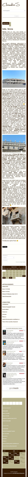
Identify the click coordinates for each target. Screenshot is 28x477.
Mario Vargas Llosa (10, 352)
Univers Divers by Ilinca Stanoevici (10, 321)
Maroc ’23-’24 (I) (5, 291)
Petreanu (4, 314)
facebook (4, 403)
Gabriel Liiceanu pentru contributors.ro (10, 319)
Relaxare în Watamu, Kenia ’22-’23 (10, 294)
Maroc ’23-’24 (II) (6, 289)
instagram (7, 403)
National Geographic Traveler (8, 306)
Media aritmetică (9, 330)
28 (4, 277)
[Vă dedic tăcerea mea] (4, 355)
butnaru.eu (4, 311)
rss (17, 403)
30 (10, 277)
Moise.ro (4, 316)
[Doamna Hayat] (4, 366)
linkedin (14, 403)
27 (23, 276)
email (20, 403)
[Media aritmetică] (4, 334)
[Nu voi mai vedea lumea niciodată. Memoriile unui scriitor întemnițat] (4, 377)
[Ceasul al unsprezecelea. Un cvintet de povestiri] (4, 344)
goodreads (10, 403)
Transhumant (5, 304)
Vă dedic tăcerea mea (10, 351)
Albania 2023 (5, 286)
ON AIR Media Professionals (18, 473)
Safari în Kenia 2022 (6, 296)
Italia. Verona (7, 29)
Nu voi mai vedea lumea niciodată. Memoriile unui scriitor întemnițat (11, 375)
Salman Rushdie (10, 343)
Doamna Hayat (9, 363)
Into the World (5, 309)
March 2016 (14, 267)
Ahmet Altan (9, 364)
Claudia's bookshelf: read (14, 328)
